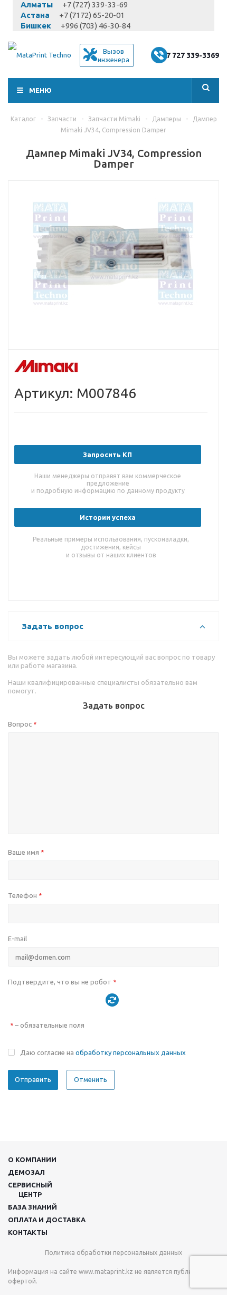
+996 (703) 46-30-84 (95, 25)
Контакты (28, 1232)
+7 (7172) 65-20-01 (92, 15)
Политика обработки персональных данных (113, 1252)
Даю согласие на (103, 1052)
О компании (32, 1159)
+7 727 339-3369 (190, 55)
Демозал (26, 1172)
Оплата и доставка (47, 1219)
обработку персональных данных (130, 1052)
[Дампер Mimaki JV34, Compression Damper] (113, 262)
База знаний (32, 1207)
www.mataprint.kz (106, 1271)
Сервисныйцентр (30, 1189)
